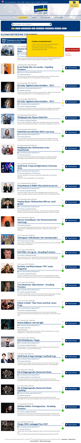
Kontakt (37, 2)
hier (46, 49)
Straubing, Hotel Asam (25, 56)
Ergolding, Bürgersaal (24, 74)
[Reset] (50, 24)
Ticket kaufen (72, 68)
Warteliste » (68, 54)
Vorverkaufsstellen (10, 2)
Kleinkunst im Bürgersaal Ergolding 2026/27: (30, 72)
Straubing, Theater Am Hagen (26, 241)
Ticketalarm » (68, 55)
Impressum (44, 2)
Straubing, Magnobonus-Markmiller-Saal (29, 173)
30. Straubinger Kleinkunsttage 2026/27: (29, 104)
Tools (32, 2)
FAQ (18, 2)
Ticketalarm (45, 17)
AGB (22, 2)
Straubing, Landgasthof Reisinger (27, 106)
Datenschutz (72, 439)
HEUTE (34, 17)
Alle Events (23, 17)
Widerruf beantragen (45, 441)
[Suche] (12, 24)
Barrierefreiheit (34, 441)
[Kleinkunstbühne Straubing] (18, 56)
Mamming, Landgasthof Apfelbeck (28, 120)
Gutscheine (58, 17)
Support (27, 2)
